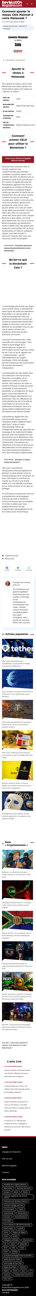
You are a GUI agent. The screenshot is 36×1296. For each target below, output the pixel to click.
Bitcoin (16, 1192)
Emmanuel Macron (21, 1217)
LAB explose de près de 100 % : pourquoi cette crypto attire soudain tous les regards (16, 905)
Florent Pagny (8, 1229)
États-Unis (7, 1279)
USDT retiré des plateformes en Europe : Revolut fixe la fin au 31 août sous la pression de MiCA (17, 724)
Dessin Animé (22, 1213)
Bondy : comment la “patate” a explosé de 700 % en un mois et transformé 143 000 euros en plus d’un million (17, 996)
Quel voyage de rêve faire (13, 1263)
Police (6, 1252)
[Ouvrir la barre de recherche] (27, 4)
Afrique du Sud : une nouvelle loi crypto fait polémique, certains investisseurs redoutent (16, 935)
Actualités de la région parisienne (15, 1184)
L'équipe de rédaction (11, 1152)
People (22, 1248)
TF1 (31, 1271)
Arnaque (6, 1192)
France (6, 1232)
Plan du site (7, 1159)
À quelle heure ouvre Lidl (23, 1275)
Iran (5, 1244)
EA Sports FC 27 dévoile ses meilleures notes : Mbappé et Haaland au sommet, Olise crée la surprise (17, 1125)
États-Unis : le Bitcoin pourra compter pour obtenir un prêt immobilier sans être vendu (17, 755)
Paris (13, 1248)
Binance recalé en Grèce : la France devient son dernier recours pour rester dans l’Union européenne (16, 785)
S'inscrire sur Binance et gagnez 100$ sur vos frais (18, 159)
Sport (23, 1271)
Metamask (9, 558)
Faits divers (7, 1221)
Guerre (6, 1236)
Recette (23, 1267)
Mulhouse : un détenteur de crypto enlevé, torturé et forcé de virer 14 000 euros (16, 874)
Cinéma (25, 1192)
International (27, 1240)
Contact (5, 1172)
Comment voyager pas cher (13, 1205)
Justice (13, 1244)
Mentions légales (9, 1165)
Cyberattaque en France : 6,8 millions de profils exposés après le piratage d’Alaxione (17, 1089)
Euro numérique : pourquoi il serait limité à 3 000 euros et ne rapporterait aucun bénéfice (17, 694)
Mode (6, 1248)
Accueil (5, 1043)
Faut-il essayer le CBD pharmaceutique (17, 1225)
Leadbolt (6, 1292)
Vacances (7, 1275)
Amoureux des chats (24, 1188)
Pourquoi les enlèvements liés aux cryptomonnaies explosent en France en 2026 (17, 966)
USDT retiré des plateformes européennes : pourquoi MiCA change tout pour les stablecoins (16, 663)
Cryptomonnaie (11, 555)
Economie (7, 1217)
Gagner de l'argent (19, 1232)
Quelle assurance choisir (12, 1259)
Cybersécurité (8, 1213)
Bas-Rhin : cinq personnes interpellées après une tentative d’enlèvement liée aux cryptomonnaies (16, 1027)
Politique (15, 1252)
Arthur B (16, 585)
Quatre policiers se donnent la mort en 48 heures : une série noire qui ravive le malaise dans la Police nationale (17, 1106)
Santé (15, 1271)
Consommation (9, 1209)
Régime (6, 1271)
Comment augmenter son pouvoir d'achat (15, 1197)
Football (20, 1229)
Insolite (15, 1236)
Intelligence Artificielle (11, 1240)
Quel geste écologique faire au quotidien (18, 1256)
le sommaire (15, 60)
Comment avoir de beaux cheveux (15, 1202)
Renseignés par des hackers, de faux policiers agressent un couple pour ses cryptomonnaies (16, 816)
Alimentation (8, 1188)
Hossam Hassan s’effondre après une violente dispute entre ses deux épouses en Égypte (17, 1073)
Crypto (21, 1209)
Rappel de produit (10, 1267)
